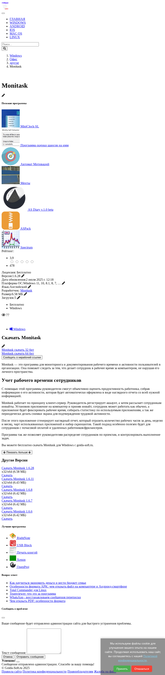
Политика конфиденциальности (45, 671)
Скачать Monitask (18, 468)
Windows (18, 329)
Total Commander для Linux (28, 590)
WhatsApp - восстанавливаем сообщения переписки (45, 597)
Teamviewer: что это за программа (33, 593)
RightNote (23, 538)
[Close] (3, 617)
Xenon (21, 559)
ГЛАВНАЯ (17, 19)
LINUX (15, 37)
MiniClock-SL (30, 126)
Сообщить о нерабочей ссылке (22, 357)
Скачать (7, 475)
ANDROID (17, 26)
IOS (12, 30)
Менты (25, 183)
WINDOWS (18, 22)
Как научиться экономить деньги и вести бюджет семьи (48, 583)
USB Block (24, 545)
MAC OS (16, 33)
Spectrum (27, 247)
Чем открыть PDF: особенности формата (37, 601)
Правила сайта (12, 671)
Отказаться (141, 668)
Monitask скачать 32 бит (18, 349)
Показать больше (17, 452)
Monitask (26, 290)
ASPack (25, 228)
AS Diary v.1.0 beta (40, 209)
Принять (122, 668)
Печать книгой (26, 552)
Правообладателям (80, 671)
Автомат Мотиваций (35, 164)
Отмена (7, 656)
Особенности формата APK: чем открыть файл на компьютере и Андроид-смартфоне (68, 586)
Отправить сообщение (30, 656)
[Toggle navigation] (3, 13)
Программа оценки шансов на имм (45, 145)
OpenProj (22, 567)
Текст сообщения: (14, 652)
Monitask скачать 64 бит (18, 353)
